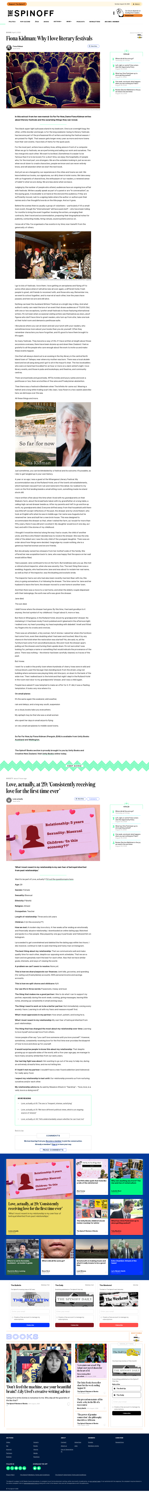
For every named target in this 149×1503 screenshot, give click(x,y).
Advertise (77, 1442)
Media (35, 1453)
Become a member (112, 21)
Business (36, 1457)
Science (8, 1457)
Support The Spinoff (17, 4)
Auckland (19, 739)
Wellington (34, 739)
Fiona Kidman (18, 46)
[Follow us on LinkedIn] (24, 1469)
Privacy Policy (10, 1475)
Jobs (76, 1446)
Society (9, 778)
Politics (12, 21)
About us (64, 1446)
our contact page (95, 1481)
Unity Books (48, 753)
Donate (90, 1442)
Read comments (53, 1150)
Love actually (18, 799)
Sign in (137, 4)
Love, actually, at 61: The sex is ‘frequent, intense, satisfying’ (46, 1103)
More (68, 21)
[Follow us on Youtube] (16, 1469)
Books (46, 21)
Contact (63, 1442)
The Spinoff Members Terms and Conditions (35, 1475)
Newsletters (94, 21)
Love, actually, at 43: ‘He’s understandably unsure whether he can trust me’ (52, 1119)
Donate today (129, 15)
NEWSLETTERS (127, 1344)
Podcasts (81, 21)
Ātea (37, 21)
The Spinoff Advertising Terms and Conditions (70, 1475)
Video (8, 1442)
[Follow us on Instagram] (20, 1469)
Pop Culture (25, 21)
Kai (7, 1446)
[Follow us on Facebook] (8, 1469)
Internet (9, 1449)
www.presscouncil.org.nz (31, 1483)
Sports (35, 1449)
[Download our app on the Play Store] (39, 1469)
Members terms (93, 1446)
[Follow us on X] (12, 1469)
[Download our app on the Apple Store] (35, 1469)
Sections (57, 21)
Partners (9, 1453)
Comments (93, 799)
